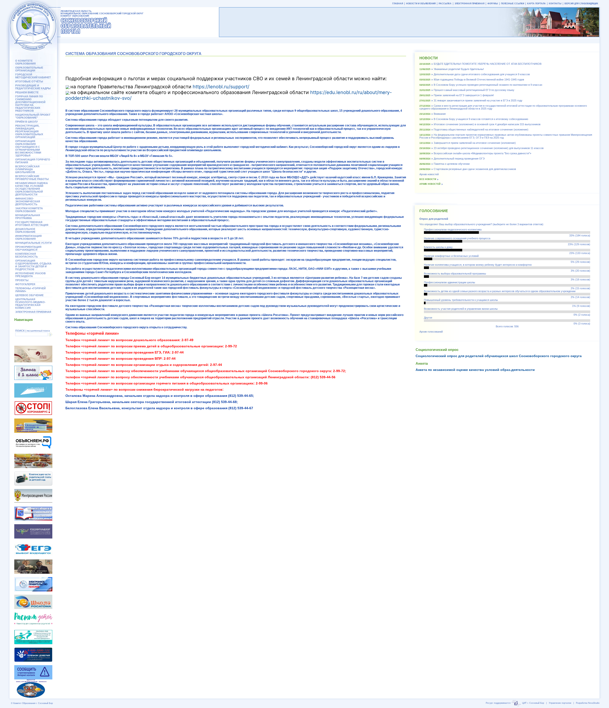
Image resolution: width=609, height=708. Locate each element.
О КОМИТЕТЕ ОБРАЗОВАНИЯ (25, 62)
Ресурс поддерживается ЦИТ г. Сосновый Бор (515, 703)
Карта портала (536, 3)
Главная (397, 3)
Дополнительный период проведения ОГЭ (459, 158)
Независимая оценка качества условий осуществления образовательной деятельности (31, 189)
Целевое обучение (29, 295)
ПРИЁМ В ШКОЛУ (26, 121)
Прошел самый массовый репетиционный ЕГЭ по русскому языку (474, 90)
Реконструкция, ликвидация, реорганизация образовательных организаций (29, 131)
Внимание (440, 113)
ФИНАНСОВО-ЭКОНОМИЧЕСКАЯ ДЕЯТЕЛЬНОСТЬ (27, 201)
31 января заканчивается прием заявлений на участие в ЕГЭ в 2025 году (478, 100)
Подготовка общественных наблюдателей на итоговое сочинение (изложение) (481, 129)
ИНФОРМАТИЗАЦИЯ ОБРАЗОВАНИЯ (28, 237)
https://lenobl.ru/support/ (221, 87)
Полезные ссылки (512, 3)
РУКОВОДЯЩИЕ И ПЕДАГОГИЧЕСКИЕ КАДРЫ (33, 87)
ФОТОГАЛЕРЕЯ (25, 284)
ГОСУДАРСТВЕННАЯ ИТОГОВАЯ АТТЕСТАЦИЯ (31, 223)
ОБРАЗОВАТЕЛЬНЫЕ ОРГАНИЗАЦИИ (29, 69)
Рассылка (445, 3)
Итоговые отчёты (29, 81)
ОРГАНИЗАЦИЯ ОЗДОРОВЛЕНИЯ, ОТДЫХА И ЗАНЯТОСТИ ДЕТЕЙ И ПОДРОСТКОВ (33, 265)
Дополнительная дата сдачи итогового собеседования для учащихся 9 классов (482, 74)
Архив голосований (431, 331)
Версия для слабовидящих (581, 3)
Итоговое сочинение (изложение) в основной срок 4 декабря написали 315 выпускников (487, 124)
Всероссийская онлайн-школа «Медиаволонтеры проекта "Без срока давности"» (482, 153)
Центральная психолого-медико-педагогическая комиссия (30, 303)
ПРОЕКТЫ (22, 280)
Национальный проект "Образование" (32, 116)
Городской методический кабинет (33, 76)
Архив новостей (429, 174)
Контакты (555, 3)
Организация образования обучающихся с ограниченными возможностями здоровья (28, 148)
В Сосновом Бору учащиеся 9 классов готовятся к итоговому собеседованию (481, 119)
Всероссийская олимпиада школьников (27, 169)
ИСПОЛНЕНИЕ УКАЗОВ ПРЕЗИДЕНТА (30, 275)
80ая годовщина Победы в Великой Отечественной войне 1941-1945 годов (479, 79)
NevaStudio (593, 703)
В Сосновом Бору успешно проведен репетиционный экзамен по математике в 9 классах (488, 84)
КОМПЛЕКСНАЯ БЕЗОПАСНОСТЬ (26, 255)
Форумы (492, 3)
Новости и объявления (421, 3)
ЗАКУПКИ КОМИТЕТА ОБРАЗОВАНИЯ (29, 210)
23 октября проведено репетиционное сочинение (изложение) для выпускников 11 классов (489, 148)
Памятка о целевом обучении (452, 163)
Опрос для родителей (433, 218)
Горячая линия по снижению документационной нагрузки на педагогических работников (30, 103)
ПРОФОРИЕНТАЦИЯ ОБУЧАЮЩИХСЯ (28, 248)
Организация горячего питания (32, 161)
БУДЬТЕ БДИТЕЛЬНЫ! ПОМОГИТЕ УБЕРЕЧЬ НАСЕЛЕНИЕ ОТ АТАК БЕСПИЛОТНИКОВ (487, 63)
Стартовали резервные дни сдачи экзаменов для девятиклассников (475, 169)
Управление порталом (560, 703)
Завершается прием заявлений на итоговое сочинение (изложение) (475, 142)
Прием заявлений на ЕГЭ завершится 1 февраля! (464, 95)
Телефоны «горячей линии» (30, 290)
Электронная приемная (33, 311)
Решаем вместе (27, 92)
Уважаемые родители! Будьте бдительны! (459, 69)
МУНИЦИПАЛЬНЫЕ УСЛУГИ (33, 242)
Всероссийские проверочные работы (32, 177)
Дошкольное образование (25, 230)
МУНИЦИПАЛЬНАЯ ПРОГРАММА (27, 216)
